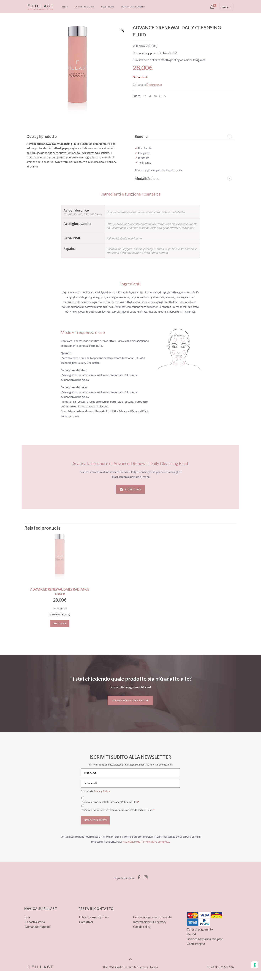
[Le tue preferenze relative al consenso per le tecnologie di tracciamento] (254, 964)
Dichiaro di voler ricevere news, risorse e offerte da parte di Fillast (117, 809)
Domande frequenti (38, 927)
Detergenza (154, 84)
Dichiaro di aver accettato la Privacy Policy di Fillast (110, 801)
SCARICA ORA (133, 489)
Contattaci (86, 922)
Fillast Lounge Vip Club (94, 917)
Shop (28, 917)
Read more (59, 623)
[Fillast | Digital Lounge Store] (40, 6)
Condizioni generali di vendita (152, 917)
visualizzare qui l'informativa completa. (146, 841)
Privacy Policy (102, 791)
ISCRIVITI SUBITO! (95, 820)
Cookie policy (142, 927)
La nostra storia (35, 922)
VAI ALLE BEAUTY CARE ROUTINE (130, 700)
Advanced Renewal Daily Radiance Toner (59, 591)
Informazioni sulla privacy (149, 922)
